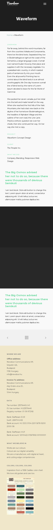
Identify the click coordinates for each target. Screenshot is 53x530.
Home (9, 35)
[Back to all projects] (26, 336)
